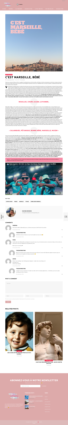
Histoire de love (48, 409)
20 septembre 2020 (10, 79)
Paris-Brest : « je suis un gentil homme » (36, 401)
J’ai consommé (47, 401)
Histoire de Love (9, 74)
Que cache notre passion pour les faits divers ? (19, 353)
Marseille (21, 201)
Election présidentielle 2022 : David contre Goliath (49, 362)
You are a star (47, 411)
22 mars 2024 (19, 355)
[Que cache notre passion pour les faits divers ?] (19, 335)
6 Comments (22, 79)
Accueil (46, 396)
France (15, 201)
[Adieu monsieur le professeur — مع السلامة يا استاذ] (27, 397)
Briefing (19, 351)
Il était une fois (49, 360)
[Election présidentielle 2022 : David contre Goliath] (49, 340)
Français (63, 0)
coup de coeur (9, 201)
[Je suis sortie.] (27, 407)
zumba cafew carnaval (36, 201)
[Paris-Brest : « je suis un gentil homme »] (27, 402)
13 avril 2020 (31, 398)
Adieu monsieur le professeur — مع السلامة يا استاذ (36, 397)
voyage (27, 201)
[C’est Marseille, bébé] (13, 212)
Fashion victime (47, 404)
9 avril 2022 (49, 365)
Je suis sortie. (32, 406)
